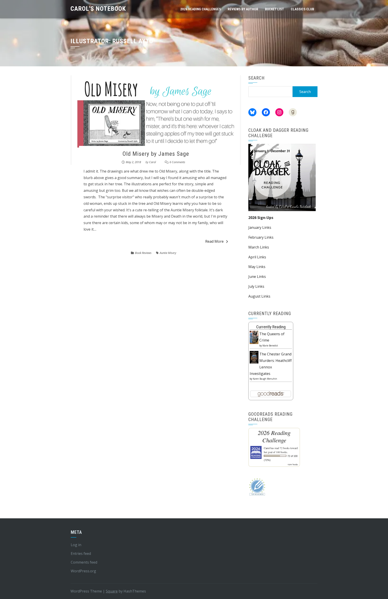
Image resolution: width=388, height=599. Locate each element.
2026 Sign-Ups (260, 217)
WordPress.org (83, 571)
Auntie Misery (168, 253)
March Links (258, 247)
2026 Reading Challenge (274, 436)
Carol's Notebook (98, 8)
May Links (256, 266)
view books (293, 464)
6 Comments (177, 162)
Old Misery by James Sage (155, 153)
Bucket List (274, 9)
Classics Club (302, 9)
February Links (260, 237)
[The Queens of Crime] (254, 337)
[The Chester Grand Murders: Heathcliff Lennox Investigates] (254, 356)
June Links (257, 276)
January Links (259, 227)
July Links (256, 286)
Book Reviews (143, 253)
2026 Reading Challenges (200, 9)
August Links (259, 296)
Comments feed (84, 562)
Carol (152, 162)
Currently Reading (271, 326)
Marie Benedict (270, 345)
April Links (257, 257)
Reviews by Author (243, 9)
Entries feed (81, 553)
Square (112, 591)
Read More (214, 241)
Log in (76, 544)
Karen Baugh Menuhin (265, 378)
